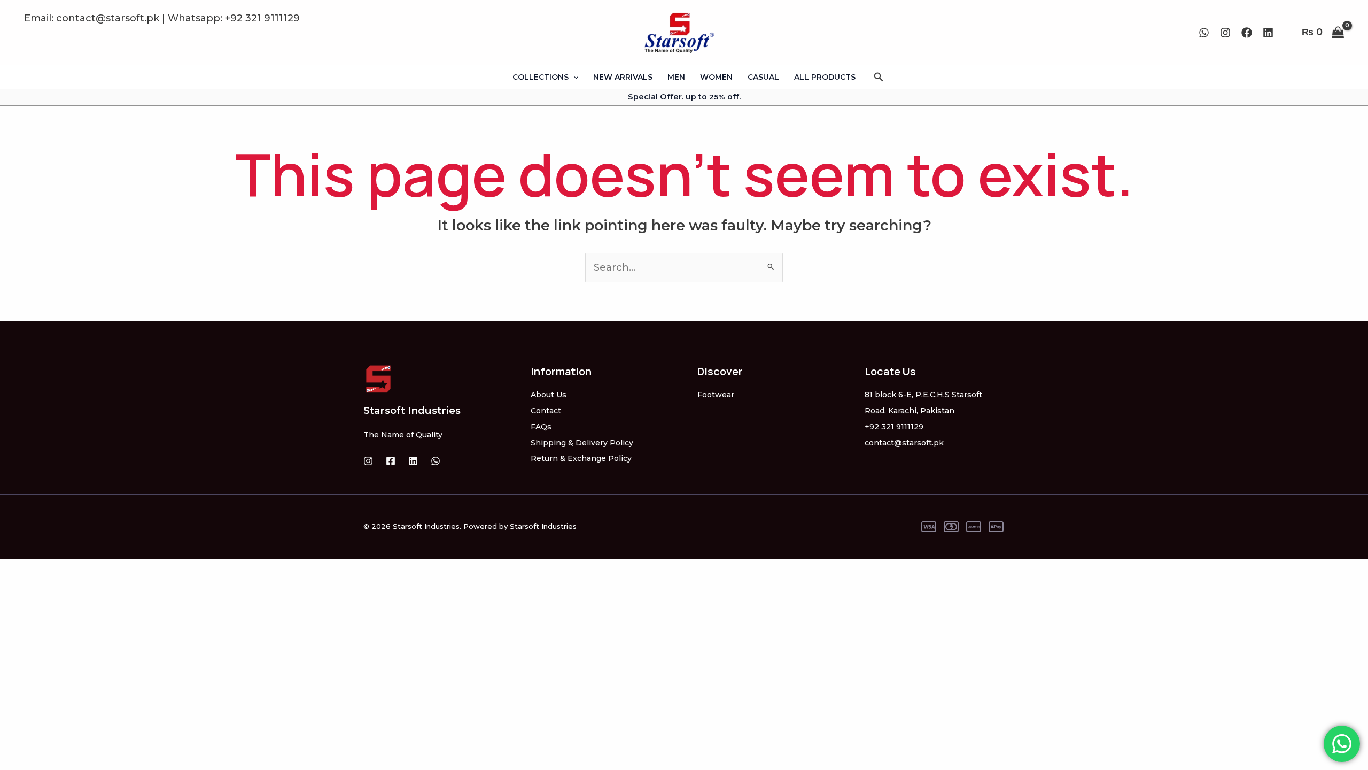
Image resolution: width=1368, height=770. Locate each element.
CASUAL (763, 77)
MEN (676, 77)
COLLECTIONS (540, 77)
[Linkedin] (1268, 32)
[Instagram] (1225, 32)
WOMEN (716, 77)
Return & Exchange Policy (581, 458)
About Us (548, 394)
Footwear (715, 394)
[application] (573, 77)
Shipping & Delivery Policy (582, 443)
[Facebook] (1246, 32)
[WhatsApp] (1204, 32)
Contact (546, 410)
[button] (879, 77)
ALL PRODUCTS (825, 77)
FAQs (541, 427)
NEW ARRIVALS (622, 77)
